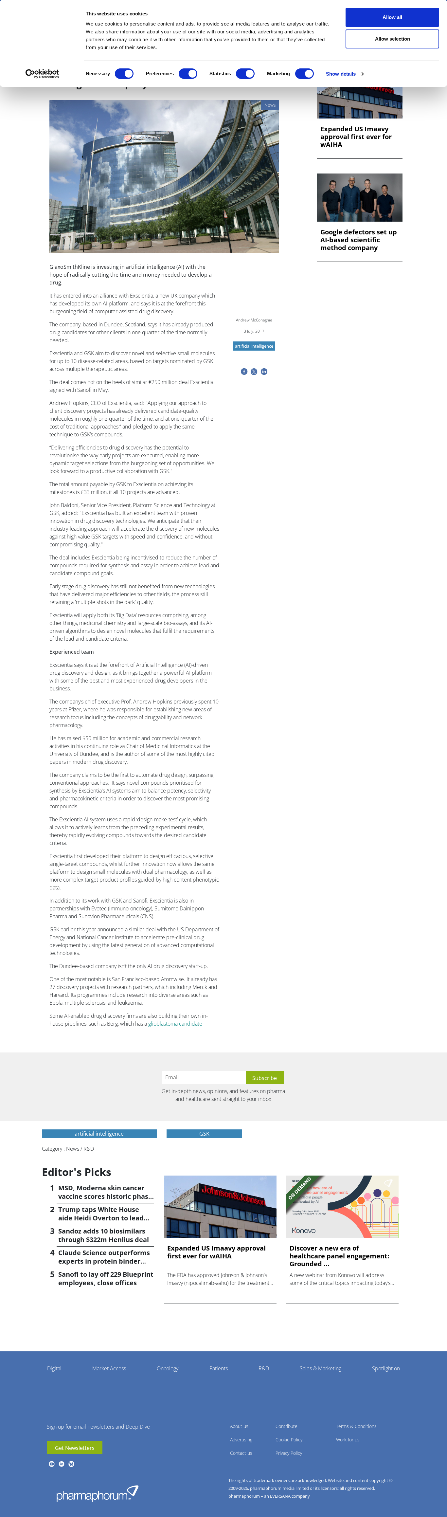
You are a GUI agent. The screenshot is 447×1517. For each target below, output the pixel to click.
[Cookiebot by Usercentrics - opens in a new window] (42, 74)
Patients (218, 1368)
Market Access (109, 1368)
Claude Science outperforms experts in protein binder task (104, 1261)
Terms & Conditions (356, 1426)
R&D (264, 1368)
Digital (54, 1368)
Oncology (167, 1368)
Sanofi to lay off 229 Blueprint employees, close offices (105, 1278)
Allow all (392, 17)
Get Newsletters (75, 1448)
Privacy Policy (289, 1453)
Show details (341, 74)
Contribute (286, 1426)
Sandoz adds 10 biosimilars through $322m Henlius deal (103, 1235)
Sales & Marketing (320, 1368)
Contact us (241, 1453)
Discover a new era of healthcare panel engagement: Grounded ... (339, 1256)
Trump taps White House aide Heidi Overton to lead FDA (101, 1218)
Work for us (348, 1439)
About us (239, 1426)
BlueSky (71, 1464)
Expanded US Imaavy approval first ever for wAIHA (356, 137)
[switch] (188, 73)
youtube (51, 1464)
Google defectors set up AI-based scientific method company (358, 240)
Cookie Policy (289, 1439)
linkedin (61, 1464)
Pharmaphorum (97, 1493)
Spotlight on (386, 1368)
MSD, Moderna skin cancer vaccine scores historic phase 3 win (105, 1196)
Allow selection (392, 39)
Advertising (241, 1439)
